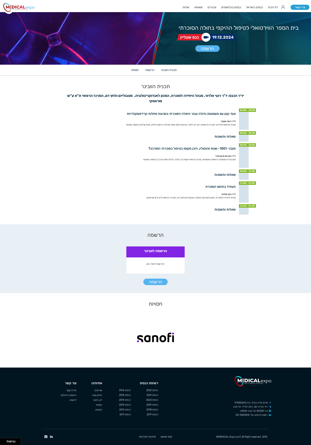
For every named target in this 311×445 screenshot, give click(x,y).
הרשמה (207, 48)
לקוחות (98, 409)
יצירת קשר (71, 390)
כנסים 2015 (125, 395)
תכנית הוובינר (169, 70)
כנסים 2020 (152, 399)
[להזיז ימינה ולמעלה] (4, 441)
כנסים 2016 (125, 390)
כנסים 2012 (125, 409)
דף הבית (273, 7)
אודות (186, 7)
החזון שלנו (97, 395)
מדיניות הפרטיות (147, 436)
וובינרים (211, 7)
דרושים (73, 400)
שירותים (98, 390)
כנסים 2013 (125, 404)
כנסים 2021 (152, 395)
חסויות (135, 70)
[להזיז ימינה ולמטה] (4, 442)
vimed (198, 7)
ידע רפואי (97, 400)
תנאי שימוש (166, 436)
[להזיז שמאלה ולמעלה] (2, 441)
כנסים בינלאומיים (231, 7)
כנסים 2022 (152, 390)
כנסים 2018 (152, 409)
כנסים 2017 (152, 414)
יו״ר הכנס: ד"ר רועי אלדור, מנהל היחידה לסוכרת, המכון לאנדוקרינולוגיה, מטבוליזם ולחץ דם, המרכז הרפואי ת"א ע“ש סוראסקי (155, 98)
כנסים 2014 (125, 399)
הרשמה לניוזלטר (68, 395)
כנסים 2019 (152, 404)
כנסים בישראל (254, 7)
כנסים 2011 (125, 414)
